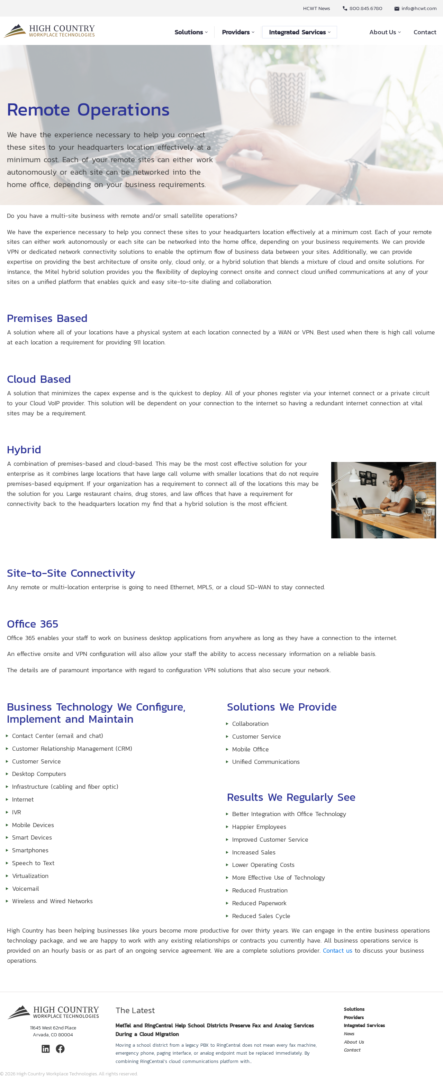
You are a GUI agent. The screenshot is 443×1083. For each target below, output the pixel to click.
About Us (382, 32)
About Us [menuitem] (354, 1042)
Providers (236, 32)
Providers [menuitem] (354, 1017)
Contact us (337, 950)
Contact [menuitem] (352, 1050)
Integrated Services (297, 32)
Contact (425, 32)
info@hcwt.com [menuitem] (419, 8)
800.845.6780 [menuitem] (366, 8)
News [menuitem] (349, 1033)
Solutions (189, 32)
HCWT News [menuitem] (316, 8)
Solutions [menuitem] (354, 1009)
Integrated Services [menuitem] (364, 1025)
